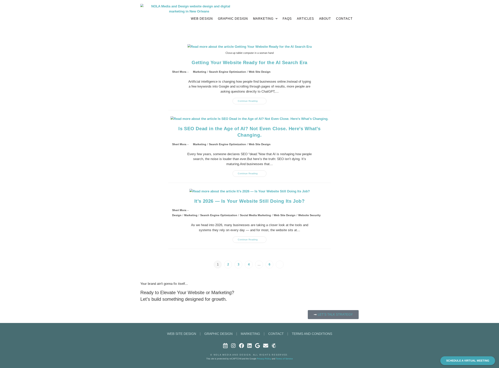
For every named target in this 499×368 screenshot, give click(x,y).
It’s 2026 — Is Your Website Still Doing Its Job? (249, 201)
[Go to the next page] (280, 264)
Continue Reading (252, 100)
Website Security (309, 215)
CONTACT (344, 18)
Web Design (202, 18)
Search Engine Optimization (227, 71)
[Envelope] (265, 345)
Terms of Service (284, 358)
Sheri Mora (179, 71)
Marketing (263, 18)
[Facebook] (241, 345)
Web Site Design (260, 71)
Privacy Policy (264, 358)
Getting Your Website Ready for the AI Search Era (249, 62)
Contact (276, 334)
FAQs (287, 18)
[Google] (257, 345)
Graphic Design (233, 18)
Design (176, 215)
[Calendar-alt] (225, 345)
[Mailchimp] (273, 345)
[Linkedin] (249, 345)
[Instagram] (233, 345)
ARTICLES (305, 18)
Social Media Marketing (255, 215)
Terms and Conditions (312, 334)
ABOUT (325, 18)
